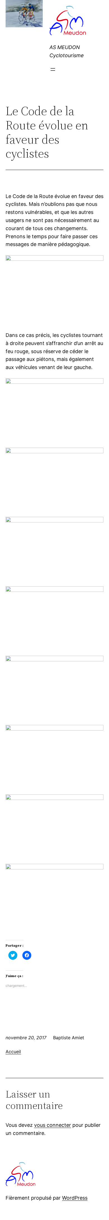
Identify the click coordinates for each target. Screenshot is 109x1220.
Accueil (13, 1051)
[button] (68, 21)
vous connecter (52, 1125)
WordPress (74, 1198)
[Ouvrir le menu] (52, 69)
